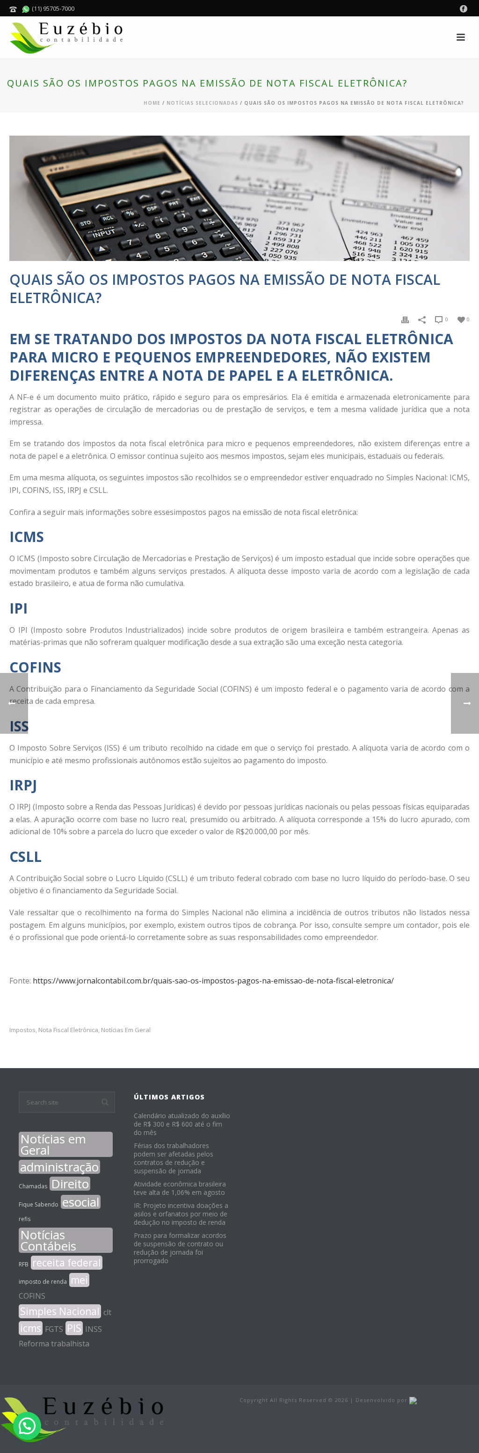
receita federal (66, 1262)
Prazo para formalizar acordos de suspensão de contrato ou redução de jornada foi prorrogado (180, 1248)
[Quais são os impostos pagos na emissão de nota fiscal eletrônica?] (239, 198)
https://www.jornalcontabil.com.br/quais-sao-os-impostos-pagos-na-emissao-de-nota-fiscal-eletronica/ (213, 981)
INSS (93, 1329)
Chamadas (33, 1186)
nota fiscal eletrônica (68, 1030)
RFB (24, 1264)
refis (24, 1219)
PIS (74, 1328)
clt (107, 1312)
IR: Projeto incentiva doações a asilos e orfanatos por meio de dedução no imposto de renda (181, 1214)
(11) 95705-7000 (52, 8)
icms (30, 1328)
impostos (22, 1030)
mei (79, 1280)
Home (152, 103)
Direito (70, 1184)
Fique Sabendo (38, 1204)
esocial (80, 1202)
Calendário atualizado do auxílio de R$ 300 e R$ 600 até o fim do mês (182, 1124)
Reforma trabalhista (54, 1343)
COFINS (32, 1296)
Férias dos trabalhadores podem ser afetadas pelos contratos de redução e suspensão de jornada (173, 1158)
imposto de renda (43, 1282)
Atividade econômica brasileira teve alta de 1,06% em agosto (180, 1188)
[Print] (405, 318)
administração (59, 1167)
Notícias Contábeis (48, 1240)
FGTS (54, 1329)
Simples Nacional (60, 1311)
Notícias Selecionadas (202, 103)
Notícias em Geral (126, 1030)
